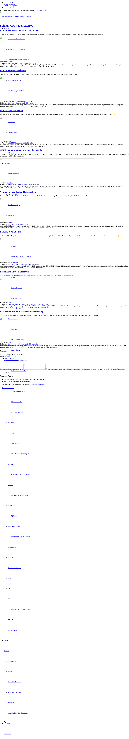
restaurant (20, 63)
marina (14, 63)
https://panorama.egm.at (11, 360)
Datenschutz (42, 384)
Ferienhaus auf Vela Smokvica (14, 272)
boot (9, 103)
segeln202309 (28, 63)
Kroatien (10, 61)
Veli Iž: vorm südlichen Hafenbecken (18, 192)
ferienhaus (22, 304)
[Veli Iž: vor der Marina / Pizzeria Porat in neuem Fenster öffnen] (47, 38)
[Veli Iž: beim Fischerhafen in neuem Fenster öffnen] (47, 78)
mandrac (20, 184)
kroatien (17, 143)
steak (34, 184)
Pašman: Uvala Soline (10, 232)
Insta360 (9, 262)
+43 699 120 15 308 (41, 10)
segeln (29, 264)
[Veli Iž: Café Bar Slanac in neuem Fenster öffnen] (47, 118)
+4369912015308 (10, 356)
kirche (10, 184)
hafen (10, 63)
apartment (11, 304)
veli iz (34, 63)
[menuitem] (66, 396)
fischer (13, 103)
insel (12, 143)
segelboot (24, 264)
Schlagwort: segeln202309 (16, 25)
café (9, 143)
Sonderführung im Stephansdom (13, 381)
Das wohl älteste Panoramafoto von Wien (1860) (18, 379)
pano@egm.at (9, 358)
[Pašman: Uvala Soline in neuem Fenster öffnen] (47, 239)
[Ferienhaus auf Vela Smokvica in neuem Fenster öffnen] (47, 279)
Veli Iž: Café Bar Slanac (11, 110)
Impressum (34, 384)
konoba (15, 184)
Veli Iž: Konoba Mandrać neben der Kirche (21, 150)
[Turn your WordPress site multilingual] (15, 369)
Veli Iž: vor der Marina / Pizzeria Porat (19, 30)
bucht (13, 264)
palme (17, 224)
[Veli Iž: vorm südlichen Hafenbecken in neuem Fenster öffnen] (47, 199)
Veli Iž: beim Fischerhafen (13, 70)
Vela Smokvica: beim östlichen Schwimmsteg (21, 311)
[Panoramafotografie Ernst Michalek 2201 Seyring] (15, 16)
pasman (18, 264)
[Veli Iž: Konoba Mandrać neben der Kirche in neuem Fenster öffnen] (47, 160)
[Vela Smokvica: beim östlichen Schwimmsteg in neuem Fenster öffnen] (47, 319)
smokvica (47, 304)
